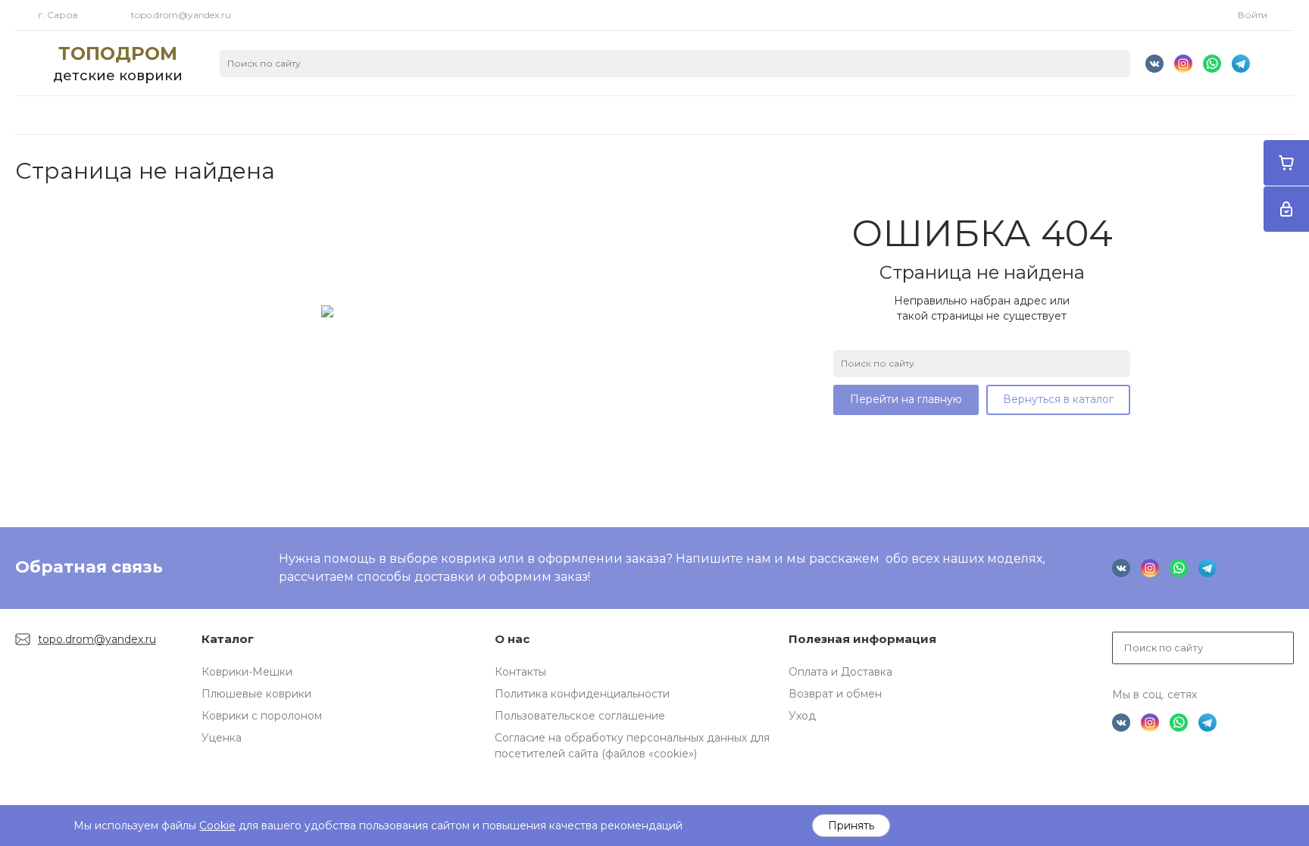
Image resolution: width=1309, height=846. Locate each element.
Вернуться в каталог (1058, 399)
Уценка (222, 738)
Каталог (228, 639)
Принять (851, 825)
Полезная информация (862, 639)
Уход (802, 716)
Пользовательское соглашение (580, 716)
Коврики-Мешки (247, 672)
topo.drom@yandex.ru (181, 14)
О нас (512, 639)
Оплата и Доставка (840, 672)
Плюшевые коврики (256, 694)
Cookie (217, 825)
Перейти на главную (906, 399)
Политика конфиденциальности (582, 694)
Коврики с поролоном (262, 716)
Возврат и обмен (835, 694)
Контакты (520, 672)
